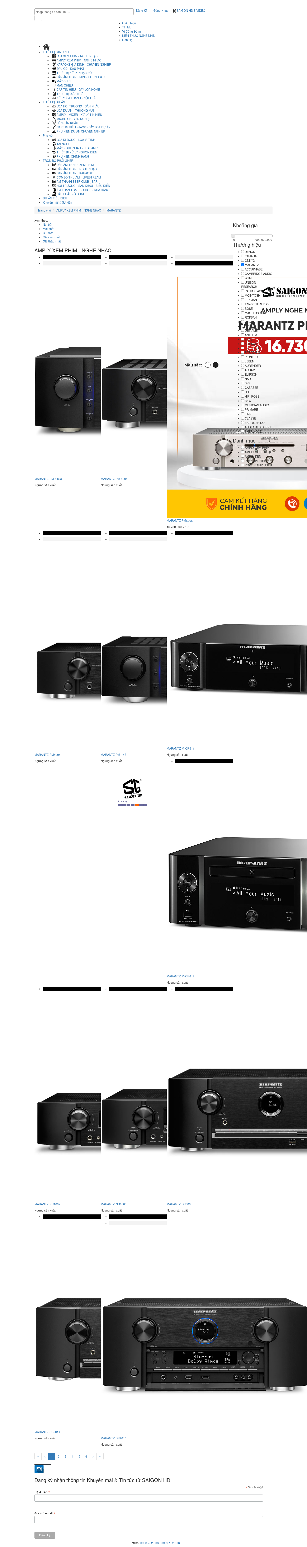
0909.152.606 (170, 1543)
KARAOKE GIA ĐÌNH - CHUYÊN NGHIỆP (84, 64)
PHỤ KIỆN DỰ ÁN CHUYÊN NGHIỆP (81, 131)
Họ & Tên (42, 1492)
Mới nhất (48, 229)
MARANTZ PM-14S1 (114, 754)
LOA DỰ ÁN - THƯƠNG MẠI (75, 110)
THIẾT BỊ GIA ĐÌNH (56, 52)
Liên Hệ (127, 40)
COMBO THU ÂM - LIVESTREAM (79, 177)
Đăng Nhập (161, 10)
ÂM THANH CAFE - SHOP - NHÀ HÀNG (83, 190)
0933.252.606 (149, 1543)
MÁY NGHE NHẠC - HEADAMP (77, 148)
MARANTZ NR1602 (47, 1204)
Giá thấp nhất (52, 241)
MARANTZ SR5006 (179, 1204)
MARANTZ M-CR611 (180, 976)
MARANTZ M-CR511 (180, 748)
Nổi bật (47, 224)
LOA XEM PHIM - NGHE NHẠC (77, 56)
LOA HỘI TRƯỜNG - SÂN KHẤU (78, 106)
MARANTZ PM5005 (47, 754)
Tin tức (126, 27)
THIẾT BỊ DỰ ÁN (54, 102)
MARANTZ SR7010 (113, 1438)
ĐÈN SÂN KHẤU (67, 123)
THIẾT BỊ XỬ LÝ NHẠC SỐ (74, 73)
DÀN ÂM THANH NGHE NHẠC (77, 169)
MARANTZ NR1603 (114, 1204)
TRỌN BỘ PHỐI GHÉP (58, 160)
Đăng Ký (141, 10)
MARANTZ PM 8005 (114, 479)
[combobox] (84, 11)
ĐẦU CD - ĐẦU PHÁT (70, 68)
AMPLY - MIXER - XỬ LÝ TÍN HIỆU (79, 114)
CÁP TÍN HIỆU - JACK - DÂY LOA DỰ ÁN (83, 127)
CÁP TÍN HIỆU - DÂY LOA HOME (78, 89)
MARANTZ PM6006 (180, 520)
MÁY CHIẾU (64, 81)
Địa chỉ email (44, 1513)
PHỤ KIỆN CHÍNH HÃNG (73, 156)
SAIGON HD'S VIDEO (190, 10)
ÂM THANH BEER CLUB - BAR (77, 181)
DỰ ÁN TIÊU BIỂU (55, 198)
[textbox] (85, 12)
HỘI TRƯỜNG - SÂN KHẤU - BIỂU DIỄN (83, 186)
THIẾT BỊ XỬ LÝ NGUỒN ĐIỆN (77, 152)
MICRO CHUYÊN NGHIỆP (74, 119)
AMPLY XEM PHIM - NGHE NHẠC (79, 60)
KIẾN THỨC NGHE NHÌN (138, 35)
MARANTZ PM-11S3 (48, 479)
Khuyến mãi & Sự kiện (57, 202)
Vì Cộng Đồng (131, 31)
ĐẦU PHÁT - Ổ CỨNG (71, 194)
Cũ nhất (48, 233)
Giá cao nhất (51, 237)
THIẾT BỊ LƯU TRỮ (70, 94)
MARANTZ (113, 210)
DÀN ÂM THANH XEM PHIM (75, 165)
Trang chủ (44, 210)
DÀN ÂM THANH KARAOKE (75, 173)
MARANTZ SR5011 (47, 1432)
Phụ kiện (49, 135)
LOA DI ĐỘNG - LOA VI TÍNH (76, 140)
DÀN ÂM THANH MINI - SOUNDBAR (81, 77)
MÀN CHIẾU (65, 85)
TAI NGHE (63, 144)
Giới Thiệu (129, 23)
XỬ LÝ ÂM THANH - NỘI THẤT (77, 98)
